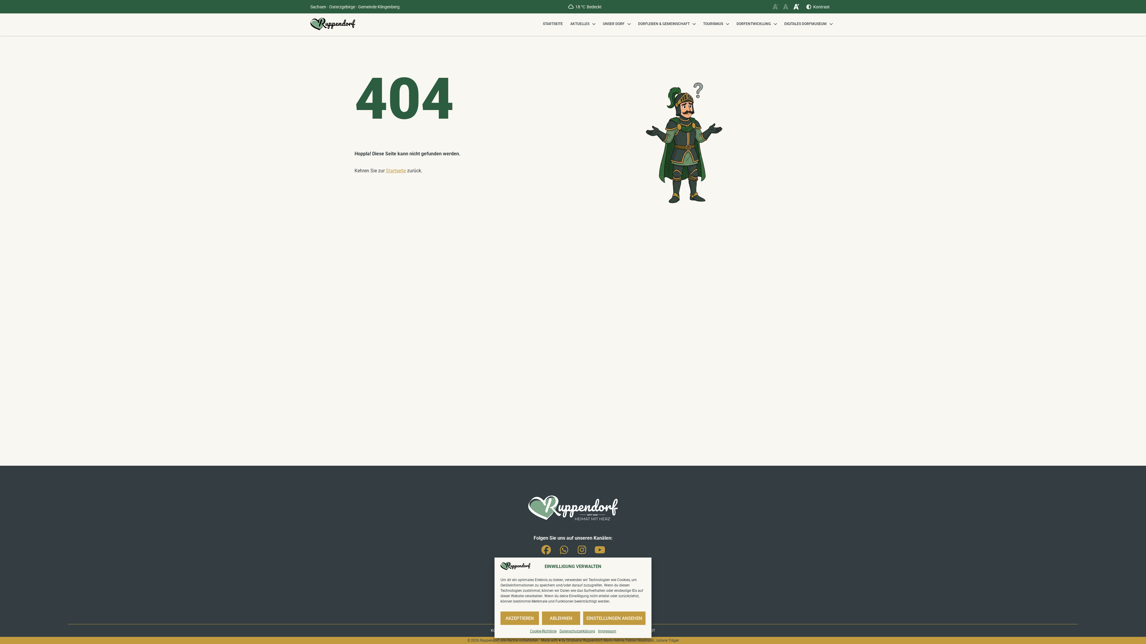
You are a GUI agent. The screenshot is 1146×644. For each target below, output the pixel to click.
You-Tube (600, 548)
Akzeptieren (520, 618)
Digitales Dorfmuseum (805, 24)
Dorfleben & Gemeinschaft (664, 24)
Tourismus (713, 24)
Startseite (553, 24)
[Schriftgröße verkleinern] (775, 6)
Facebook (546, 548)
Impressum (607, 631)
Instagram (582, 548)
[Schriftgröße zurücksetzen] (785, 6)
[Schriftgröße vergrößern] (796, 6)
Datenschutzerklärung (577, 631)
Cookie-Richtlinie (543, 631)
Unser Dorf (614, 24)
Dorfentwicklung (754, 24)
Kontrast (821, 6)
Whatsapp (564, 548)
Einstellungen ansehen (614, 618)
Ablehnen (561, 618)
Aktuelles (579, 24)
